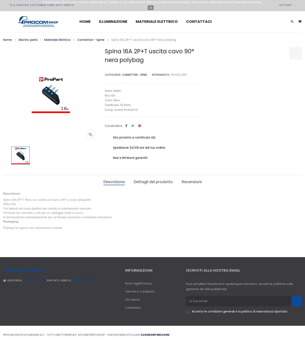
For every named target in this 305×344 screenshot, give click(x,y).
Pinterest (139, 126)
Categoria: (113, 75)
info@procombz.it (34, 280)
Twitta (132, 126)
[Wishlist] (300, 21)
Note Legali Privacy (138, 283)
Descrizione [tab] (114, 181)
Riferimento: (161, 75)
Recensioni (192, 181)
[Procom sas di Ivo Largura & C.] (38, 21)
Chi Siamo (132, 300)
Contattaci (133, 308)
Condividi (126, 126)
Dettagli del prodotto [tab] (153, 181)
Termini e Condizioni (140, 291)
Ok (150, 7)
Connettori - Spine (134, 75)
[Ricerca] (292, 21)
